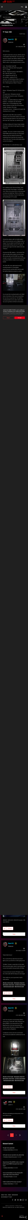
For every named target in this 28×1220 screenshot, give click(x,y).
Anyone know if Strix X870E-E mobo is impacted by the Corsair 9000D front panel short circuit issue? (13, 1163)
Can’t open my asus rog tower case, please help (13, 1155)
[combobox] (14, 17)
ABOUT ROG (4, 1195)
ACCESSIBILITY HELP (6, 1197)
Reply (14, 934)
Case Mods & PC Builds (7, 25)
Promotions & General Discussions (10, 1157)
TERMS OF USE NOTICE (10, 1205)
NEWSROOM (15, 1195)
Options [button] (26, 25)
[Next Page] (19, 1135)
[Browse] (2, 7)
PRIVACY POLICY (18, 1205)
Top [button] (2, 1216)
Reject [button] (8, 317)
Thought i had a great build (8, 1147)
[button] (5, 928)
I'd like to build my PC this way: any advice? (12, 1181)
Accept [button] (19, 317)
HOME (9, 1195)
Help (22, 6)
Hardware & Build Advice (8, 1150)
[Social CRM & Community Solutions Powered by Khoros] (22, 1216)
